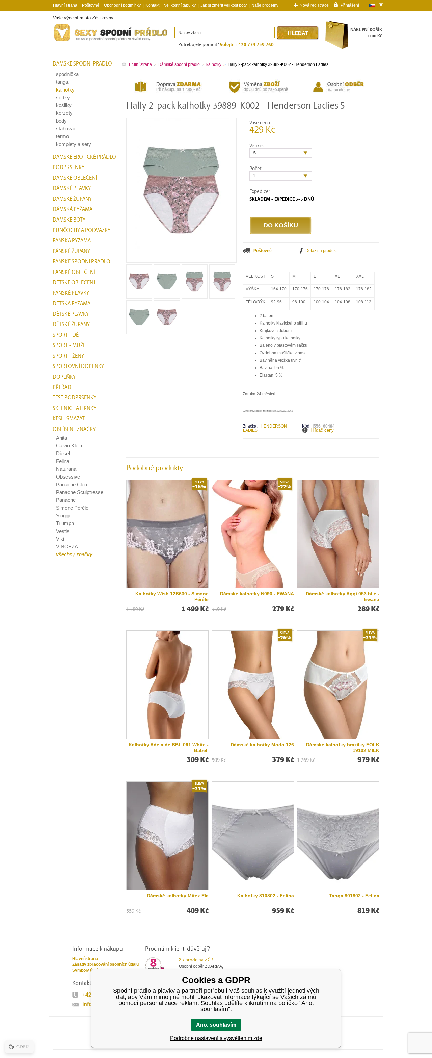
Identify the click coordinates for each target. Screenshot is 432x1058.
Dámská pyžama (72, 209)
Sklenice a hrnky (74, 408)
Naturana (66, 468)
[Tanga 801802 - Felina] (338, 836)
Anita (61, 437)
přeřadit (64, 387)
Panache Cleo (71, 484)
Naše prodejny (264, 5)
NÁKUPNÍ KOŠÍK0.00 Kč (366, 33)
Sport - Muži (68, 345)
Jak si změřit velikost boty (223, 5)
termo (62, 136)
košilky (64, 105)
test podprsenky (74, 398)
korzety (64, 112)
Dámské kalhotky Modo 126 (262, 744)
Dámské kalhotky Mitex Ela (178, 895)
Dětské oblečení (74, 282)
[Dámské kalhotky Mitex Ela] (167, 836)
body (61, 120)
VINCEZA (67, 546)
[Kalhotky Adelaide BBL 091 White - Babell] (167, 685)
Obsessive (68, 476)
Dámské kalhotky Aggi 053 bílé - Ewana (342, 596)
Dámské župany (72, 199)
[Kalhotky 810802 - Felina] (253, 836)
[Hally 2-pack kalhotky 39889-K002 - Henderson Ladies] (139, 296)
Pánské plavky (71, 293)
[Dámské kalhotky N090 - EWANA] (253, 534)
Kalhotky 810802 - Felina (265, 895)
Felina (62, 461)
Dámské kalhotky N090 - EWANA (257, 593)
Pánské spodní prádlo (81, 261)
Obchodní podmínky (122, 5)
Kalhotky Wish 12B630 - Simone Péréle (172, 596)
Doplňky (64, 377)
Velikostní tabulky (180, 5)
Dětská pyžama (71, 303)
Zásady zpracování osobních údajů (105, 964)
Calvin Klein (69, 445)
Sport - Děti (68, 335)
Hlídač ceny (322, 430)
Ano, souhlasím (216, 1025)
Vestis (63, 531)
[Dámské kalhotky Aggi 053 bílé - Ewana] (338, 534)
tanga (62, 81)
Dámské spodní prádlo (82, 64)
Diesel (63, 453)
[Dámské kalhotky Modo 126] (253, 685)
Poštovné (90, 5)
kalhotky (65, 89)
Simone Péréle (72, 507)
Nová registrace (314, 5)
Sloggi (63, 515)
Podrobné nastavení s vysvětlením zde (216, 1038)
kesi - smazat (69, 418)
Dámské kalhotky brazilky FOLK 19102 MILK (342, 747)
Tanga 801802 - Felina (354, 895)
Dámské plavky (72, 188)
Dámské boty (69, 220)
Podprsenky (68, 167)
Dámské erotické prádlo (84, 157)
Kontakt (152, 5)
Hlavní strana (85, 958)
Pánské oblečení (74, 272)
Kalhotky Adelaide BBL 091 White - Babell (169, 747)
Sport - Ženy (68, 356)
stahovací (67, 128)
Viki (60, 538)
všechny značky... (76, 554)
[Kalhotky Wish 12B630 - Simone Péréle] (167, 534)
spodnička (67, 74)
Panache (66, 499)
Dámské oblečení (75, 178)
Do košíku (281, 225)
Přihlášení (350, 5)
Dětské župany (71, 324)
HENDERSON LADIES (265, 428)
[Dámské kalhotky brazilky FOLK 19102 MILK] (338, 685)
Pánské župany (71, 251)
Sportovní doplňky (78, 366)
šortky (63, 97)
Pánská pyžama (72, 240)
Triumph (65, 523)
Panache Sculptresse (79, 492)
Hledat (298, 33)
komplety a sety (73, 144)
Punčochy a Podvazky (81, 230)
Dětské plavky (71, 314)
